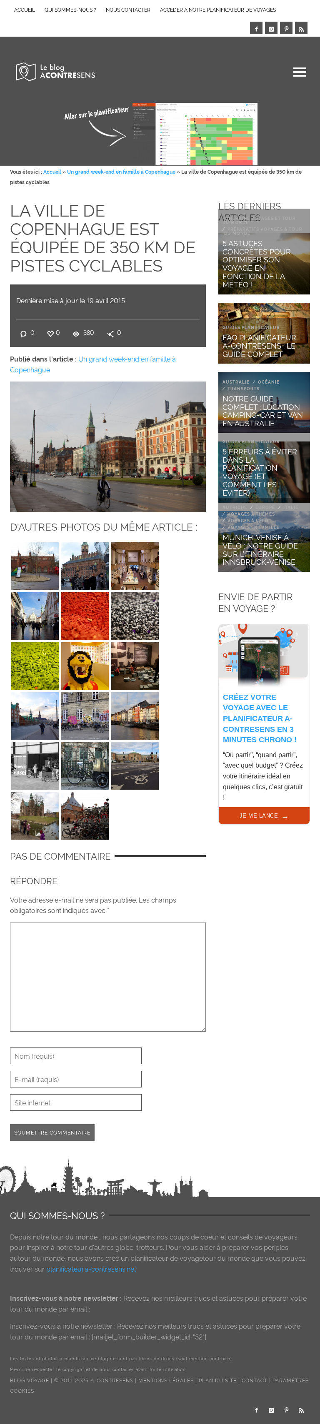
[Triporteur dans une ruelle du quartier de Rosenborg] (85, 763)
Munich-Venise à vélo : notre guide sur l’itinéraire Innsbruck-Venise (260, 548)
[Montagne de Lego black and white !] (135, 613)
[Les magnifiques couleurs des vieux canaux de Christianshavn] (135, 713)
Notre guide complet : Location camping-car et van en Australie (262, 410)
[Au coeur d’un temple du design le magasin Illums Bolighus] (135, 564)
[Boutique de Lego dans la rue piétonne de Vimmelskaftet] (85, 663)
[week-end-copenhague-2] (85, 564)
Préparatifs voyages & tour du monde (263, 231)
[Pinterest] (286, 28)
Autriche (234, 507)
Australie (236, 381)
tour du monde (74, 1236)
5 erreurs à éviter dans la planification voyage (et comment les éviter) (259, 471)
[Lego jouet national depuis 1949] (35, 663)
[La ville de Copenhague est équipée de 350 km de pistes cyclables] (108, 444)
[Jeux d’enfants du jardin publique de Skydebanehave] (35, 564)
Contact (255, 1380)
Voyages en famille (254, 527)
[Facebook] (256, 28)
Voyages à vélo (248, 520)
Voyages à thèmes (251, 513)
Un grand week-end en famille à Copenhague (121, 171)
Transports (244, 388)
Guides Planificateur (251, 327)
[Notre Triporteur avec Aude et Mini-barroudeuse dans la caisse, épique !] (35, 763)
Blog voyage (29, 1380)
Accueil (52, 171)
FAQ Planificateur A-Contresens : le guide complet (259, 345)
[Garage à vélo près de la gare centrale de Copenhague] (85, 813)
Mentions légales (166, 1380)
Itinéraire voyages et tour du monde (259, 220)
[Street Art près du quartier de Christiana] (85, 713)
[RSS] (301, 28)
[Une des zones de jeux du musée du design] (135, 663)
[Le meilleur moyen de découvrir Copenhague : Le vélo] (35, 713)
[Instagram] (271, 28)
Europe (265, 507)
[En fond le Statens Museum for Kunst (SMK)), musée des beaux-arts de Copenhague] (135, 763)
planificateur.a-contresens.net (91, 1268)
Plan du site (218, 1380)
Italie (290, 507)
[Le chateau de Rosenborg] (35, 813)
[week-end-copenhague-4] (35, 613)
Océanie (269, 381)
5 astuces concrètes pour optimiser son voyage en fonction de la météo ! (256, 263)
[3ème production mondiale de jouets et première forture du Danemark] (85, 613)
